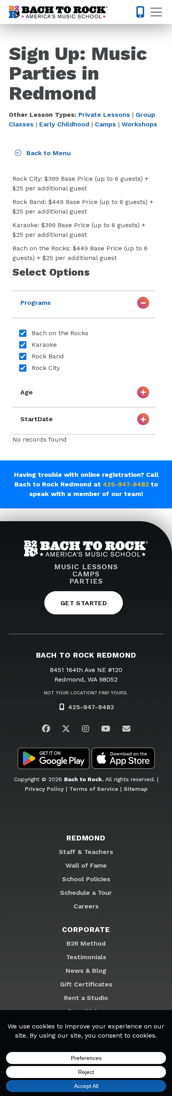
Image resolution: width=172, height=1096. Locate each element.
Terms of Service (93, 789)
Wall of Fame (86, 865)
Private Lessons (104, 114)
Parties (85, 581)
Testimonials (86, 957)
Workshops (139, 124)
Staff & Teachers (86, 852)
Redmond (86, 838)
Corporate (86, 929)
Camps (105, 124)
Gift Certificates (86, 984)
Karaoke (44, 344)
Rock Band (48, 356)
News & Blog (86, 970)
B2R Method (86, 943)
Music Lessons (86, 566)
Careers (86, 906)
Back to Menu (47, 153)
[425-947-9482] (140, 12)
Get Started (83, 603)
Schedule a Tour (86, 892)
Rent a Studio (86, 998)
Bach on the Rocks (60, 333)
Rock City (46, 368)
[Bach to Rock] (58, 12)
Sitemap (136, 789)
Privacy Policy (44, 789)
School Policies (86, 879)
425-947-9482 (126, 484)
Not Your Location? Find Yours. (86, 692)
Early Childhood (64, 124)
